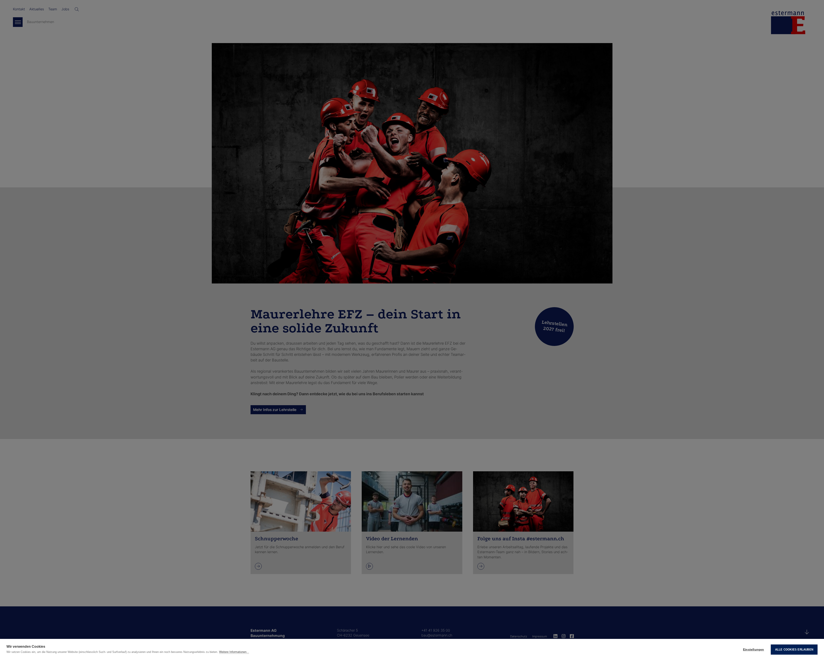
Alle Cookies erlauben (794, 649)
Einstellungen (753, 649)
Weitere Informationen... (234, 652)
